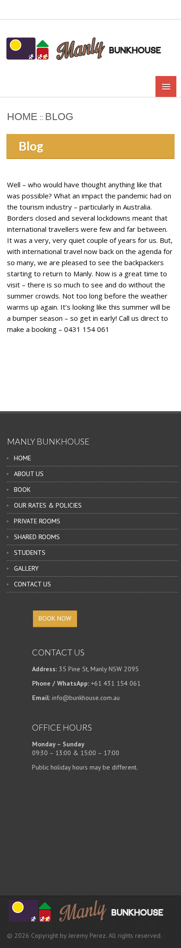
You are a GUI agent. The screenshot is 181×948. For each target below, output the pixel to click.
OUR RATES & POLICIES (48, 505)
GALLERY (26, 568)
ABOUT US (29, 474)
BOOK (22, 489)
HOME (22, 458)
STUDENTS (29, 552)
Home (22, 116)
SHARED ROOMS (37, 537)
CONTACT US (32, 584)
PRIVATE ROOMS (37, 521)
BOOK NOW (55, 618)
